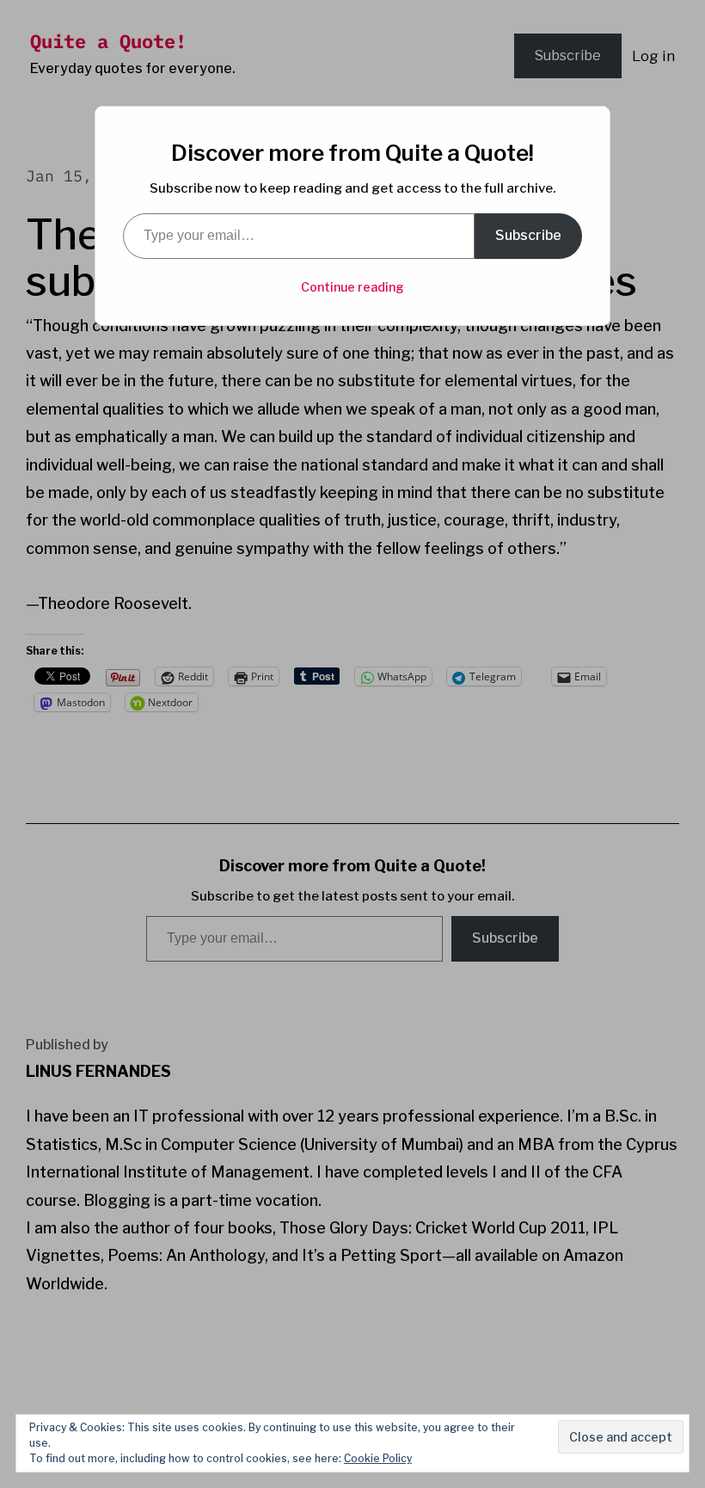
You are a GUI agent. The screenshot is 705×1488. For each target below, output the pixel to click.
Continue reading (352, 287)
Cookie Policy (378, 1458)
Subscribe (528, 235)
